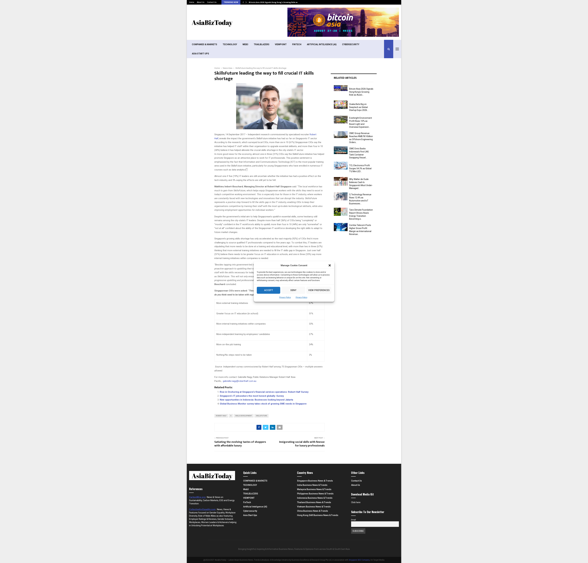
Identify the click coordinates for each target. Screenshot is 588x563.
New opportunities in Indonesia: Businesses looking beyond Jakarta (256, 399)
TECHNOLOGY (230, 44)
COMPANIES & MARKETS (204, 44)
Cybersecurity (350, 44)
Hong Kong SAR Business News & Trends (317, 515)
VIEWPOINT (281, 44)
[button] (329, 265)
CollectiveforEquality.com (202, 509)
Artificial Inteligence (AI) (322, 44)
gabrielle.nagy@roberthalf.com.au (239, 381)
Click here (355, 502)
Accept (268, 290)
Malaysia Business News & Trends (314, 489)
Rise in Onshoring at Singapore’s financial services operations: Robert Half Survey (264, 392)
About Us (200, 2)
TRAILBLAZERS (261, 44)
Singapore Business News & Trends (315, 481)
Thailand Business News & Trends (314, 502)
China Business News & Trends (312, 511)
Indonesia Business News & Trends (314, 498)
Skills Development (243, 416)
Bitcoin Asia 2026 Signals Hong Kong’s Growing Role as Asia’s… (277, 2)
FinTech (296, 44)
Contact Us (212, 2)
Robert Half (221, 416)
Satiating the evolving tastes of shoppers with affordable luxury (240, 444)
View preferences (319, 290)
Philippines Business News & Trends (315, 493)
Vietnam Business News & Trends (314, 506)
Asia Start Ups (200, 53)
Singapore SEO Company (359, 560)
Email (353, 520)
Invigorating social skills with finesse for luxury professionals (302, 444)
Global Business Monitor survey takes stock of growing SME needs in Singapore (263, 403)
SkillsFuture (261, 416)
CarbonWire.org (197, 497)
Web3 (245, 44)
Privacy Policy (285, 297)
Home (191, 2)
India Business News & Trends (312, 485)
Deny (293, 290)
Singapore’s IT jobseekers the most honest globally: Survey (252, 396)
